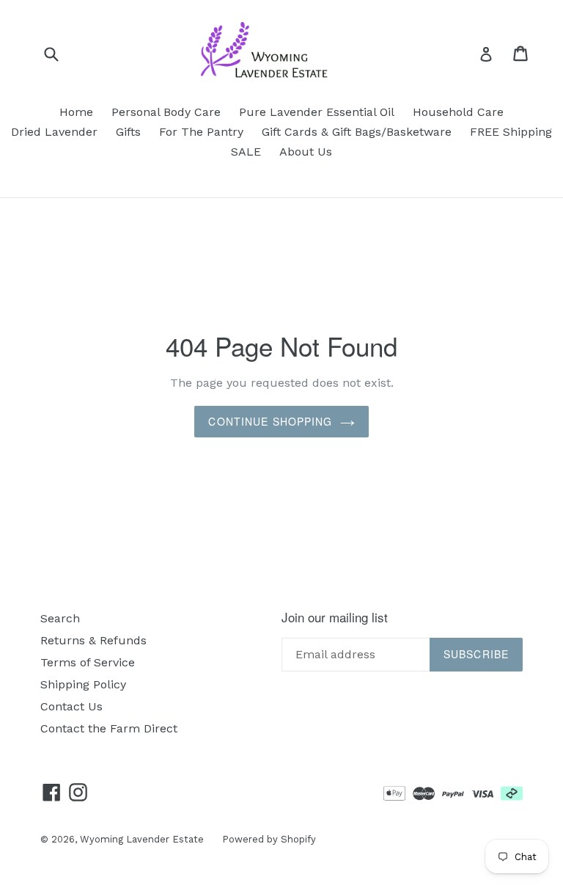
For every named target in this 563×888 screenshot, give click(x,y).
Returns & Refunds (93, 640)
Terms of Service (87, 662)
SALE (246, 152)
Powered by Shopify (269, 839)
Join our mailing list (335, 617)
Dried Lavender (54, 132)
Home (76, 112)
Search (60, 618)
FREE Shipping (511, 132)
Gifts (128, 132)
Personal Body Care (166, 112)
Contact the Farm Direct (108, 728)
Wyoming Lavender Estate (142, 839)
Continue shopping (270, 421)
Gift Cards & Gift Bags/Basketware (357, 132)
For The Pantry (201, 132)
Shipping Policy (83, 684)
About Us (305, 152)
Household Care (458, 112)
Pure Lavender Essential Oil (316, 112)
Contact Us (71, 706)
